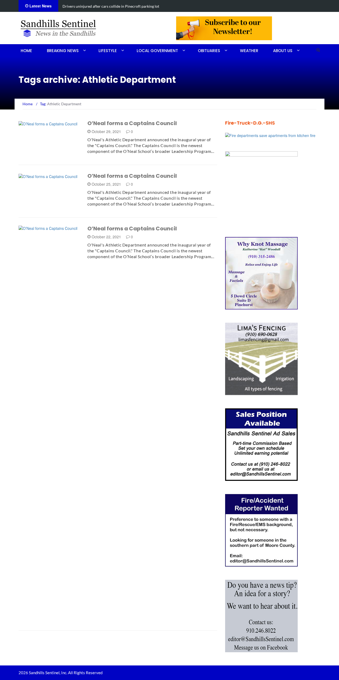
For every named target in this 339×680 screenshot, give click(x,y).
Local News (37, 176)
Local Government (157, 50)
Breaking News (63, 50)
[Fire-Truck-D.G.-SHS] (270, 135)
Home (26, 50)
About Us (282, 50)
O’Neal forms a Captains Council (132, 123)
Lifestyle (108, 50)
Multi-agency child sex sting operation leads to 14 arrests (155, 6)
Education (36, 619)
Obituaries (209, 50)
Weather (249, 50)
